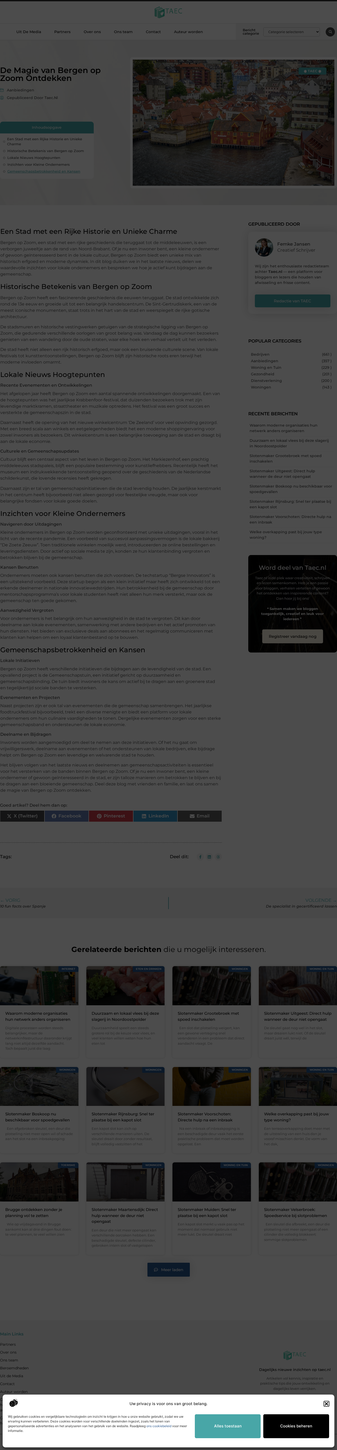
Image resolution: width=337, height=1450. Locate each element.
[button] (326, 1403)
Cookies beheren (296, 1425)
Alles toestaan (228, 1425)
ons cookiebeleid (158, 1426)
